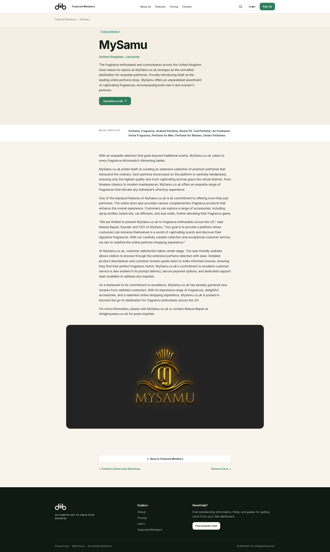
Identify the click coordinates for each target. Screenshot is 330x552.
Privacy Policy (62, 546)
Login (252, 6)
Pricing (174, 6)
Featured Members (83, 6)
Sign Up (267, 6)
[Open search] (240, 6)
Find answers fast (206, 525)
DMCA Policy (78, 546)
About (142, 512)
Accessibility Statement (100, 546)
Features (160, 6)
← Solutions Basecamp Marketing (119, 468)
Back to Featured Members (165, 458)
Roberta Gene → (221, 468)
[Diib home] (60, 6)
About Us (145, 6)
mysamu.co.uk (115, 101)
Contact (187, 6)
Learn (141, 523)
